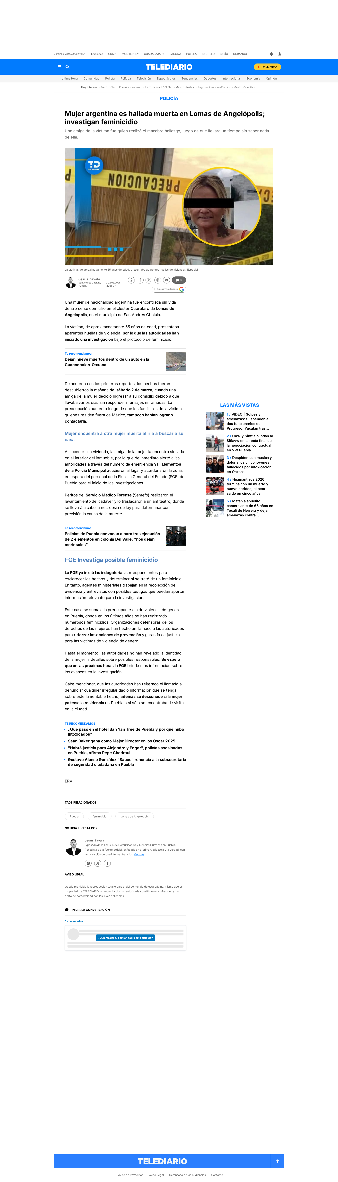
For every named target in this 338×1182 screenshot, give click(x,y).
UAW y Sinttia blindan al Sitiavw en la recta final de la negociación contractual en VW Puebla (250, 443)
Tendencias (190, 78)
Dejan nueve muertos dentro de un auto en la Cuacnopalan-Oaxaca (107, 362)
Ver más (139, 854)
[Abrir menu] (59, 66)
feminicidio (99, 816)
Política (125, 78)
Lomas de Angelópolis (134, 816)
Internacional (231, 78)
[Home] (169, 67)
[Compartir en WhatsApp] (131, 280)
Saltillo (208, 53)
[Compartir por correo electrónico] (166, 280)
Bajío (224, 53)
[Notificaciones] (272, 54)
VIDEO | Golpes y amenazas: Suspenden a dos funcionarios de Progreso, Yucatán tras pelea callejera (247, 423)
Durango (240, 53)
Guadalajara (154, 53)
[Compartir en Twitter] (149, 280)
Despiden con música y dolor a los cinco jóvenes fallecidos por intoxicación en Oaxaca (249, 465)
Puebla (191, 53)
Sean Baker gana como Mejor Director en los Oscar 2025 (121, 741)
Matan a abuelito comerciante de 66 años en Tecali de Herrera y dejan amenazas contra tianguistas (250, 510)
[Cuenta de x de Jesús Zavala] (97, 863)
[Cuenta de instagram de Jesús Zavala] (88, 863)
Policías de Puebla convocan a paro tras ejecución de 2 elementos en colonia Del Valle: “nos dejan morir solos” (112, 539)
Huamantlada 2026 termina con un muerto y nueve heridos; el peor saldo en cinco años (247, 486)
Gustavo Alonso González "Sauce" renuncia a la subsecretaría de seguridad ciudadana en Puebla (127, 762)
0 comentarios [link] (74, 921)
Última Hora (69, 78)
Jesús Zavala (89, 279)
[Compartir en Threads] (157, 280)
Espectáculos (166, 78)
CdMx (112, 53)
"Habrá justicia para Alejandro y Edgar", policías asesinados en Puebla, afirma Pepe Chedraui (125, 750)
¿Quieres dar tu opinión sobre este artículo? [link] (125, 937)
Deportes (210, 78)
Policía (110, 78)
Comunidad (91, 78)
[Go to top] (277, 1161)
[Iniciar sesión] (279, 54)
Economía (253, 78)
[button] (169, 289)
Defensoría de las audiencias (187, 1175)
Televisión (144, 78)
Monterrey (130, 53)
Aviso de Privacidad (131, 1175)
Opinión (271, 78)
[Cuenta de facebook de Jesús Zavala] (107, 863)
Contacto (217, 1175)
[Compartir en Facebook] (140, 280)
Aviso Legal (156, 1175)
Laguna (175, 53)
